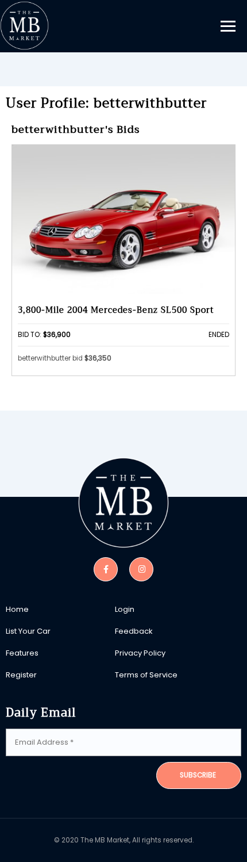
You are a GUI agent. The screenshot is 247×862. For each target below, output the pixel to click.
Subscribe (198, 775)
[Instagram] (141, 568)
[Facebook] (106, 568)
